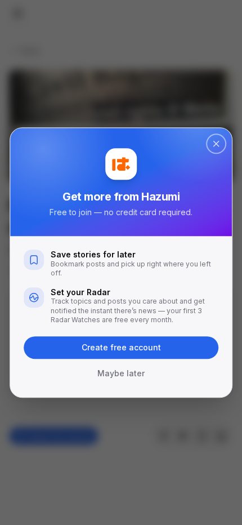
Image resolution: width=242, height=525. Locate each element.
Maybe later (121, 373)
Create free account (121, 347)
